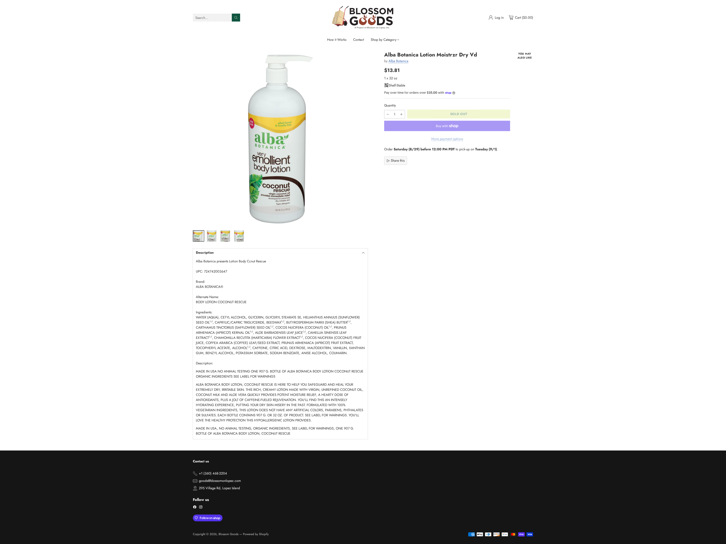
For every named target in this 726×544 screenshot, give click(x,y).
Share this (398, 160)
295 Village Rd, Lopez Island (219, 488)
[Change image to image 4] (239, 236)
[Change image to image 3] (225, 236)
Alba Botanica (398, 61)
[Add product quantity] (401, 114)
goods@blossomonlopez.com (220, 480)
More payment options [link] (447, 138)
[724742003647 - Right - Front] (280, 139)
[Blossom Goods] (363, 17)
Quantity (390, 105)
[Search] (236, 18)
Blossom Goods (228, 534)
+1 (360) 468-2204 (213, 473)
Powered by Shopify (256, 534)
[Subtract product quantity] (387, 114)
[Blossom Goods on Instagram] (201, 508)
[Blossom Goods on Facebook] (194, 508)
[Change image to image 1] (198, 236)
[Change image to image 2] (212, 236)
